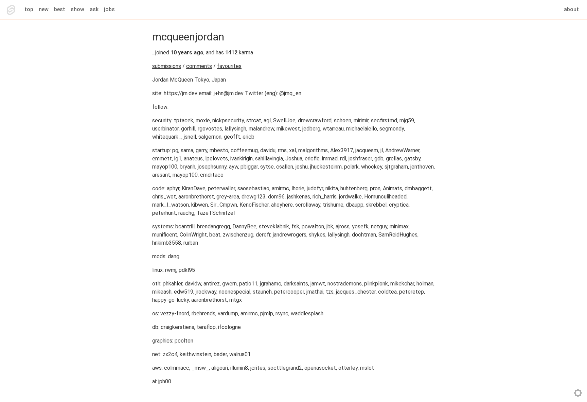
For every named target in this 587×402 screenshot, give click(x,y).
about (571, 9)
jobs (109, 9)
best (59, 9)
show (77, 9)
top (28, 9)
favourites (229, 66)
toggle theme (578, 393)
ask (94, 9)
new (44, 9)
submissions (166, 66)
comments (199, 66)
